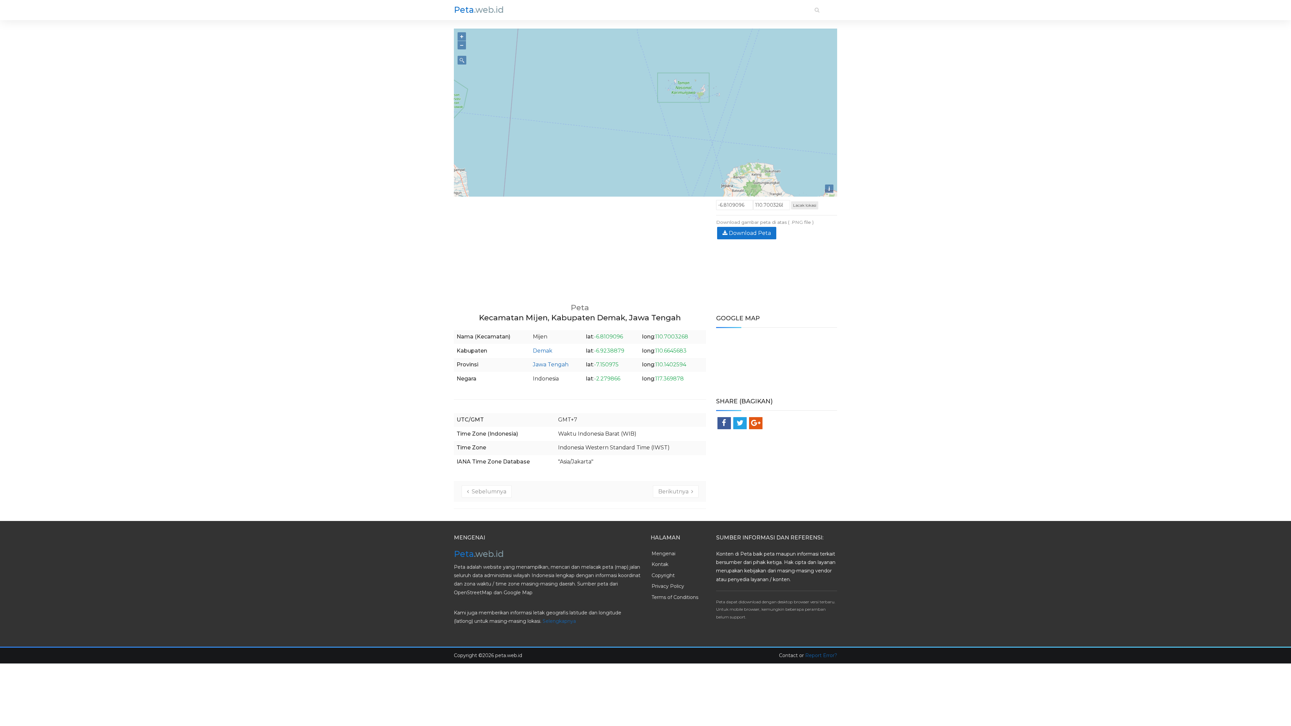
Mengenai (663, 554)
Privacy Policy (668, 586)
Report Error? (821, 655)
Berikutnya (674, 491)
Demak (542, 351)
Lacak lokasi (804, 205)
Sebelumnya (487, 491)
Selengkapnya (559, 621)
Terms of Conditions (675, 597)
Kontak (660, 564)
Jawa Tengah (551, 364)
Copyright (663, 575)
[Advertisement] (580, 247)
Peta (479, 10)
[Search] (817, 10)
